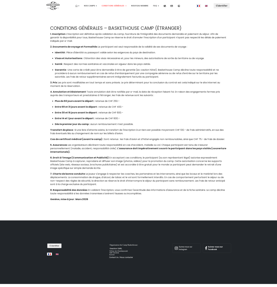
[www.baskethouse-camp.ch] (53, 5)
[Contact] (171, 6)
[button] (77, 6)
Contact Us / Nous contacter (121, 257)
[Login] (178, 6)
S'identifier (222, 5)
